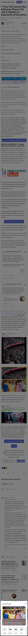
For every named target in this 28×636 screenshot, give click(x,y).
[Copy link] (4, 629)
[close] (25, 603)
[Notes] (21, 629)
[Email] (16, 629)
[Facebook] (10, 629)
